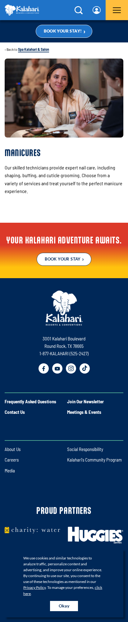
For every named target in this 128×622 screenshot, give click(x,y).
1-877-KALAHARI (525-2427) (64, 353)
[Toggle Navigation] (117, 10)
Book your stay (63, 258)
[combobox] (97, 10)
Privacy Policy (34, 587)
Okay (64, 605)
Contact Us (15, 412)
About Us (13, 449)
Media (10, 470)
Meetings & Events (84, 412)
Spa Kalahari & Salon (33, 49)
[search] (79, 10)
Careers (12, 459)
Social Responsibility (85, 449)
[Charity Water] (32, 530)
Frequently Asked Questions (30, 401)
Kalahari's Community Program (94, 459)
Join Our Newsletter (85, 401)
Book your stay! (63, 30)
